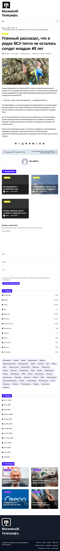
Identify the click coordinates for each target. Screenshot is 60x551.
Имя (3, 254)
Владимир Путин (23, 363)
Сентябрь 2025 (8, 438)
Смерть (22, 380)
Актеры (16, 360)
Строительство (44, 380)
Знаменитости (24, 370)
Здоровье (14, 370)
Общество (5, 33)
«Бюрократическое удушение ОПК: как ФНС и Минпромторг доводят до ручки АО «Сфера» (12, 506)
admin (35, 161)
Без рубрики (7, 295)
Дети (5, 367)
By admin (7, 53)
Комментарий (6, 231)
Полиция (49, 373)
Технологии (7, 342)
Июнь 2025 (7, 452)
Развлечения (7, 328)
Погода (31, 373)
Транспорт (7, 384)
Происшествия (8, 323)
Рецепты (6, 333)
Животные (36, 367)
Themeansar (7, 544)
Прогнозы (27, 377)
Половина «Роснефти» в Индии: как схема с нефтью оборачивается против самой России (41, 484)
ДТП (48, 363)
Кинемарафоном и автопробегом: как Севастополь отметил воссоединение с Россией (13, 190)
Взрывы (42, 360)
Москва (40, 370)
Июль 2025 (7, 447)
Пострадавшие (8, 377)
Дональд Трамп (14, 367)
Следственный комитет (10, 380)
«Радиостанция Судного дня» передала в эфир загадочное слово (44, 189)
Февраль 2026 (8, 414)
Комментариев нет (25, 53)
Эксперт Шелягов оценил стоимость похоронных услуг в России (14, 213)
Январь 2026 (8, 419)
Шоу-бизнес (45, 384)
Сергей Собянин (52, 377)
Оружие (6, 373)
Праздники (18, 377)
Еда (5, 309)
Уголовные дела (26, 384)
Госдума (41, 363)
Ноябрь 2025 (8, 428)
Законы (6, 370)
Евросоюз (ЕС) (26, 367)
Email (4, 262)
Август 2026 (7, 400)
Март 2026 (7, 409)
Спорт (5, 338)
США (42, 377)
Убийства (15, 384)
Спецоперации (32, 380)
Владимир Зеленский (10, 363)
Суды (53, 380)
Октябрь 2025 (8, 433)
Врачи (33, 363)
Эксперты (6, 387)
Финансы (6, 347)
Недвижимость (50, 370)
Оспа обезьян (15, 373)
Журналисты (46, 367)
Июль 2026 (7, 405)
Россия (44, 53)
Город (5, 304)
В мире (6, 300)
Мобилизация (37, 53)
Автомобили (7, 360)
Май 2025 (7, 457)
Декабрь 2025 (8, 424)
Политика (6, 319)
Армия (24, 360)
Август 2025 (7, 443)
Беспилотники (33, 360)
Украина (49, 53)
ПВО (24, 373)
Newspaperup (24, 542)
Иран (33, 370)
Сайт (3, 270)
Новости (38, 542)
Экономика (7, 352)
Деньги (55, 363)
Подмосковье (40, 373)
